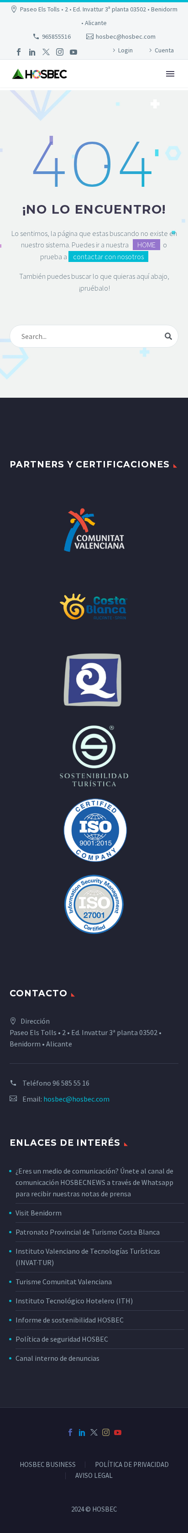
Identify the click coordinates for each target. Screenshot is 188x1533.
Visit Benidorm (39, 1212)
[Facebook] (19, 52)
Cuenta (164, 50)
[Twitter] (46, 52)
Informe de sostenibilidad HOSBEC (70, 1319)
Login (125, 50)
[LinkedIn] (32, 52)
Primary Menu (170, 74)
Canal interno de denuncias (57, 1358)
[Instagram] (60, 52)
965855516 (56, 36)
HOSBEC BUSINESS (48, 1464)
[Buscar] (168, 336)
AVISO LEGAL (94, 1475)
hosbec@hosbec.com (126, 36)
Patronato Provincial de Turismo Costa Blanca (88, 1231)
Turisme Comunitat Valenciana (64, 1281)
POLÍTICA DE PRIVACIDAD (132, 1464)
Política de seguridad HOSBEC (62, 1338)
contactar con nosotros (108, 256)
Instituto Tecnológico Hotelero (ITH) (74, 1300)
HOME (146, 244)
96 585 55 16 (70, 1082)
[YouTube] (73, 52)
